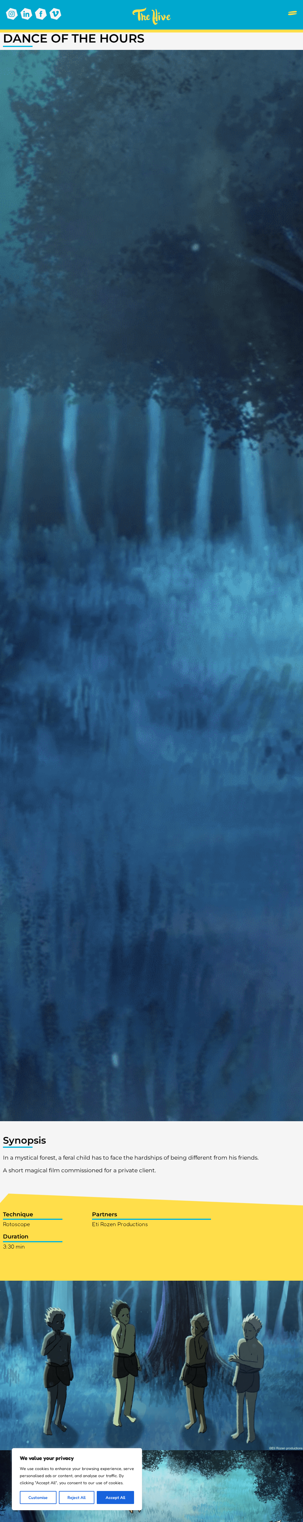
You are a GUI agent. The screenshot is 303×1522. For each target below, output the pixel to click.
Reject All (76, 1497)
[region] (77, 1479)
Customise (38, 1497)
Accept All (115, 1497)
